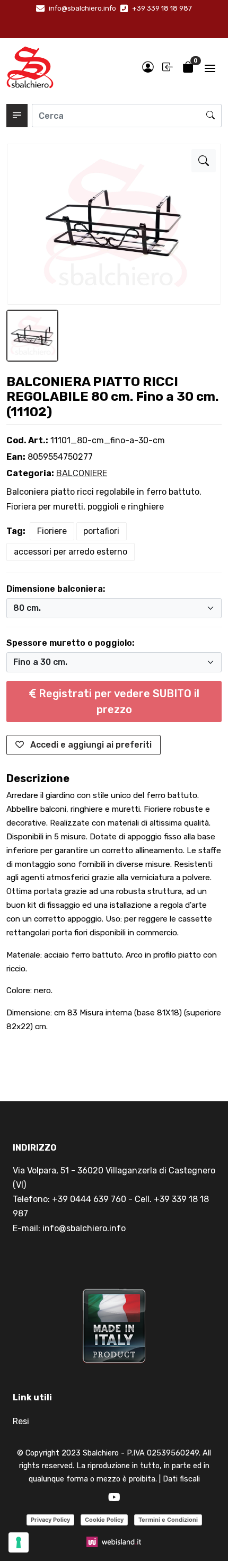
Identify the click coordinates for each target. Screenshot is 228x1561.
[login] (148, 68)
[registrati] (168, 68)
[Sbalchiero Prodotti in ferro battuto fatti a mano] (30, 67)
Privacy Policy (50, 1519)
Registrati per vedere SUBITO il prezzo (117, 701)
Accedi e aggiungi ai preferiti (90, 745)
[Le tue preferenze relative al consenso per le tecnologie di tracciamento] (18, 1542)
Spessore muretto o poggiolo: (70, 643)
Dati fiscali (181, 1479)
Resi (21, 1421)
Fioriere (52, 531)
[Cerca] (211, 115)
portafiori (101, 531)
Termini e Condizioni (168, 1519)
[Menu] (210, 67)
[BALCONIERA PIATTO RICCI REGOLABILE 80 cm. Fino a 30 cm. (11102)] (203, 160)
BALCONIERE (81, 473)
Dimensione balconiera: (55, 589)
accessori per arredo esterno (70, 552)
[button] (17, 115)
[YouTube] (114, 1497)
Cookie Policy (104, 1519)
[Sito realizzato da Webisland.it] (114, 1541)
